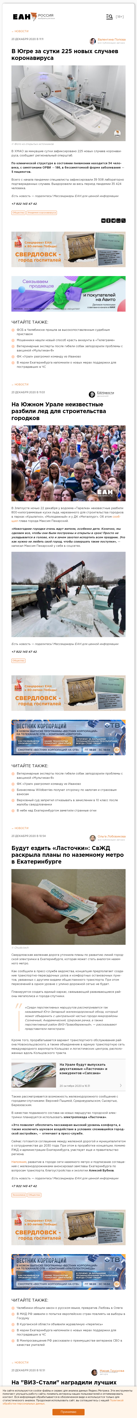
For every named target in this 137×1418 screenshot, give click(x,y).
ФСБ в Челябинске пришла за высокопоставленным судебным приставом (63, 332)
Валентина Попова (112, 39)
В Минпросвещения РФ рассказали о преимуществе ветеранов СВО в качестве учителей (69, 1342)
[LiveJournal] (123, 220)
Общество (18, 213)
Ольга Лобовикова (112, 836)
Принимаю (68, 1412)
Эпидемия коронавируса (41, 213)
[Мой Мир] (118, 220)
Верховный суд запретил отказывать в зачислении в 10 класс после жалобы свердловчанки (67, 802)
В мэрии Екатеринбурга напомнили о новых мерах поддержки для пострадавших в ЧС (66, 364)
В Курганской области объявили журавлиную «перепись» (60, 1324)
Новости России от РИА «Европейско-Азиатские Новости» (25, 16)
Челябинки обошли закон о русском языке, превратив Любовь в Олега (70, 1308)
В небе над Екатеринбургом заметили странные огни (56, 810)
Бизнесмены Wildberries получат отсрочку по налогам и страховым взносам (66, 792)
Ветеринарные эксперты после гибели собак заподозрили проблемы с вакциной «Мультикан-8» (70, 348)
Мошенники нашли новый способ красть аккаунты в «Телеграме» (66, 340)
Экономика (18, 1195)
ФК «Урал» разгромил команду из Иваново (49, 356)
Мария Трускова (112, 1371)
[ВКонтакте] (103, 220)
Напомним (18, 1162)
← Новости (19, 31)
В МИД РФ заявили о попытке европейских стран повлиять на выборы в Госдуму (71, 1316)
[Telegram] (113, 220)
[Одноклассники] (108, 220)
